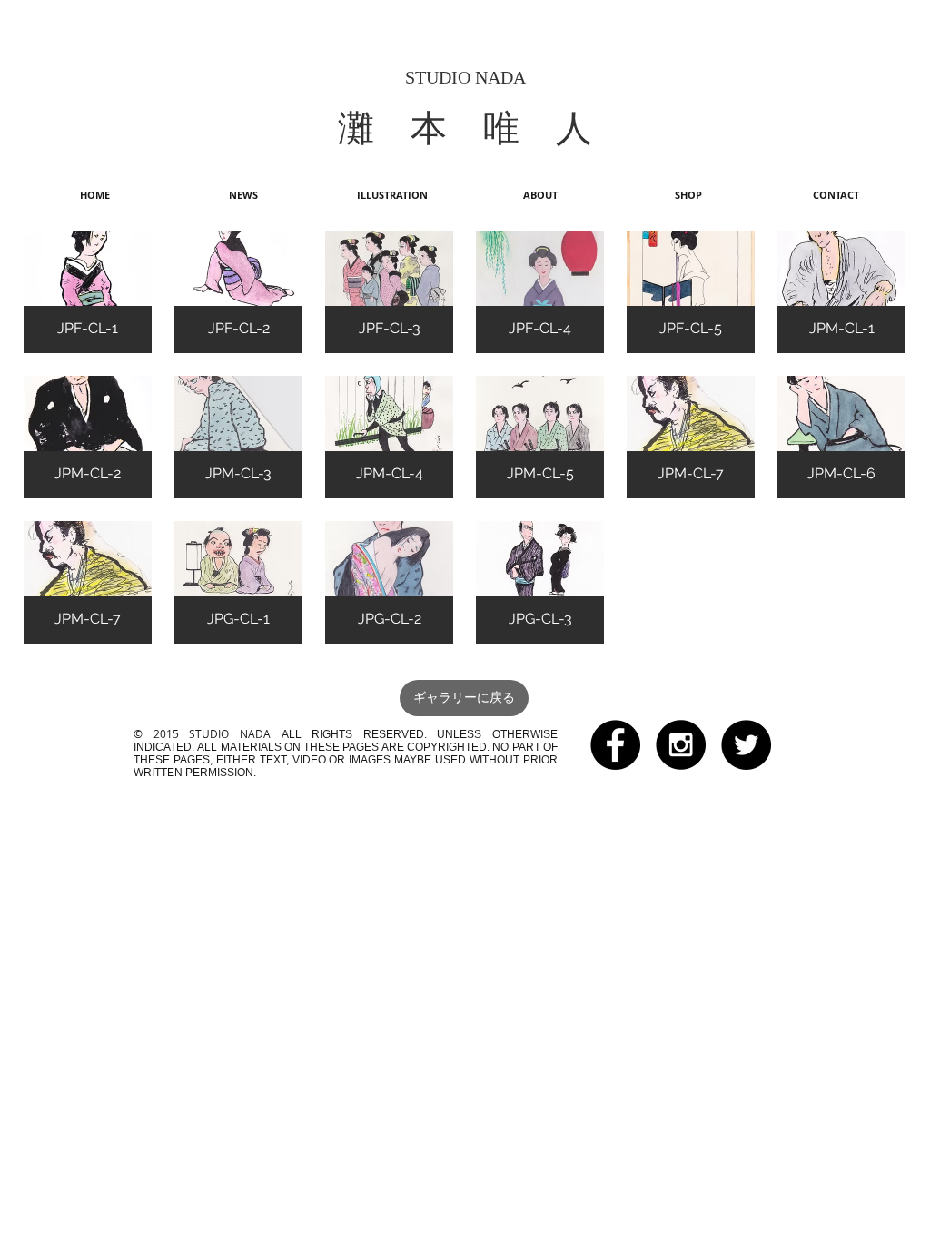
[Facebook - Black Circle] (615, 745)
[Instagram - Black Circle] (681, 745)
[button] (88, 292)
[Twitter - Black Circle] (746, 745)
